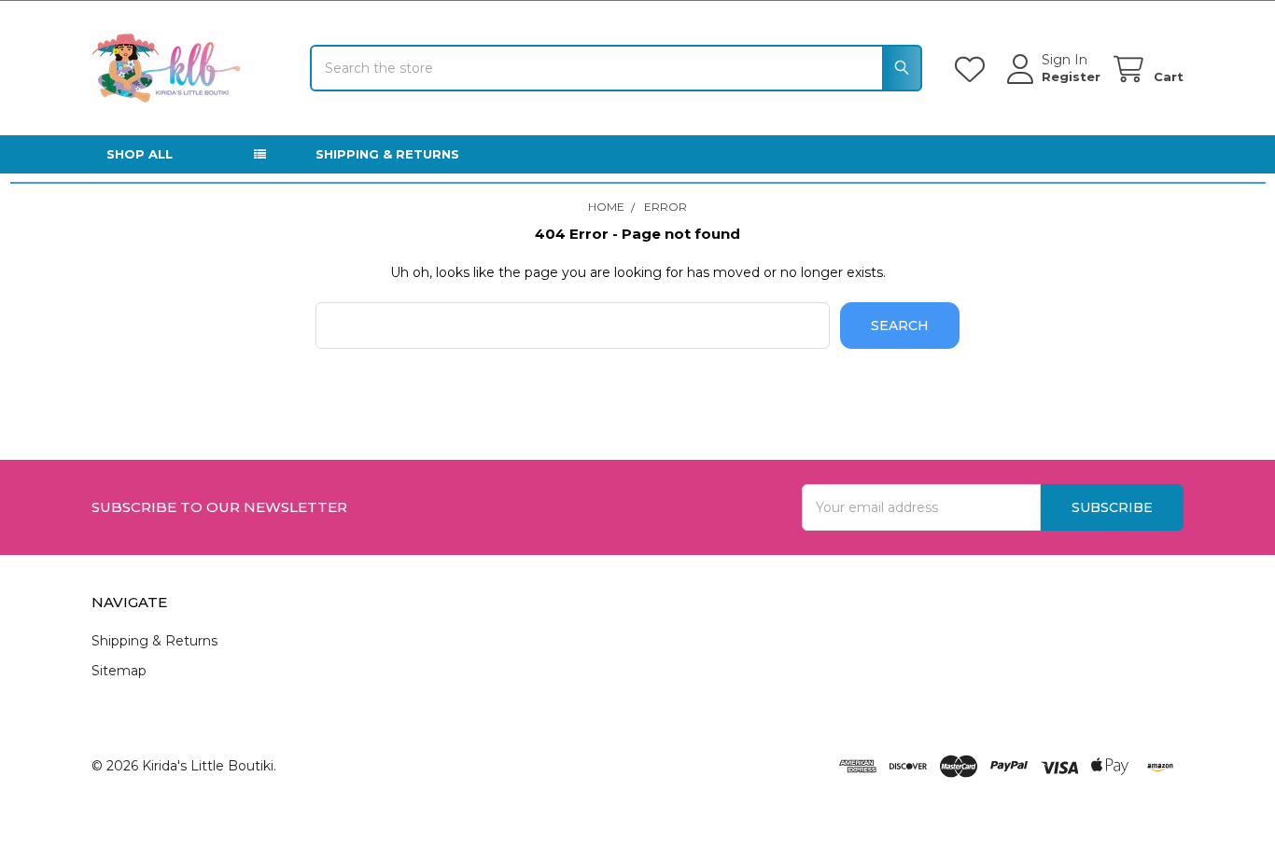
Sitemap (119, 670)
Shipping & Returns (387, 153)
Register (1071, 76)
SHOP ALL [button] (139, 153)
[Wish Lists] (973, 69)
